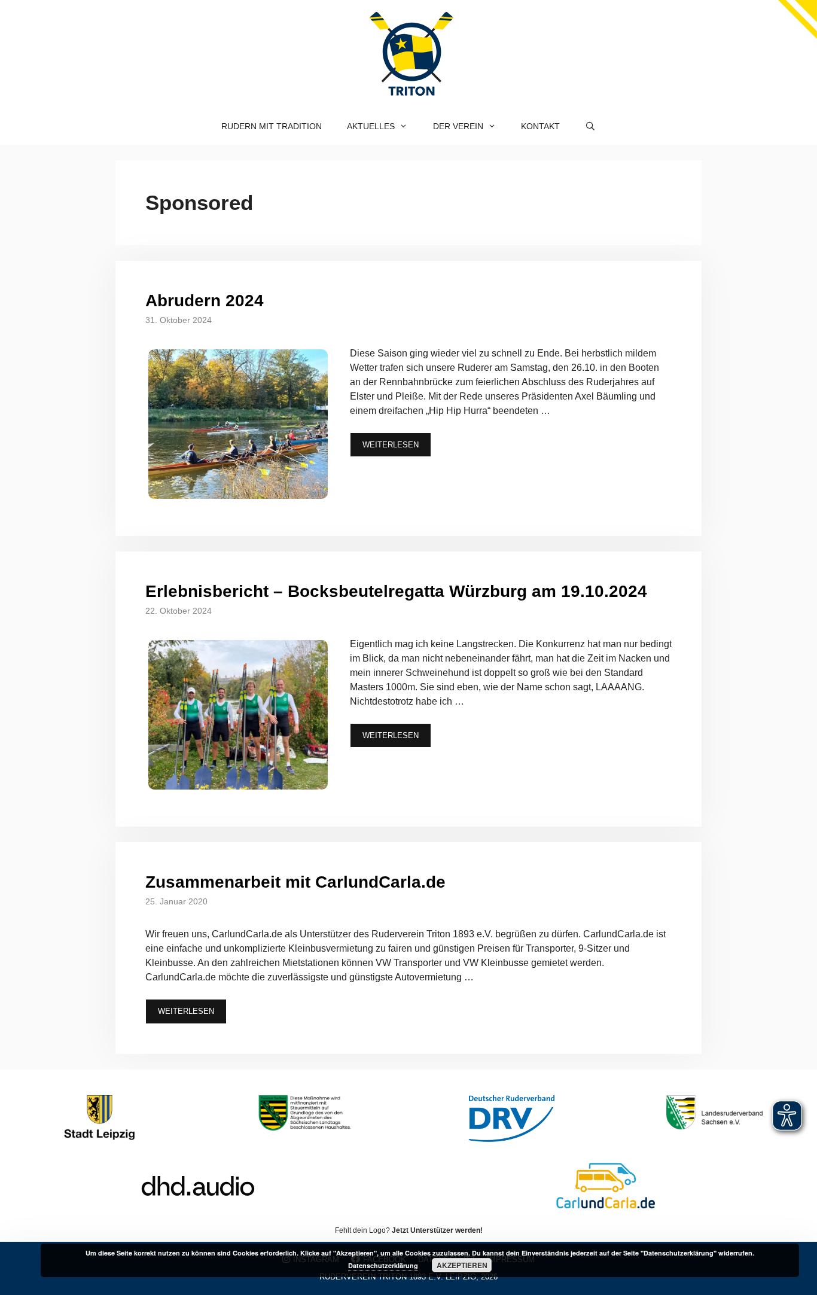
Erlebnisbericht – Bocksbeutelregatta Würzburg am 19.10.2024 (396, 591)
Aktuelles (371, 126)
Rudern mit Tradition (271, 126)
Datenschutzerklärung (383, 1265)
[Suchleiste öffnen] (590, 126)
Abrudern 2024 (204, 300)
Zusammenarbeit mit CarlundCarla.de (295, 882)
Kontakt (540, 126)
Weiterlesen (390, 444)
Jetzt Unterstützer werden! (437, 1230)
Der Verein (458, 126)
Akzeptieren (462, 1265)
